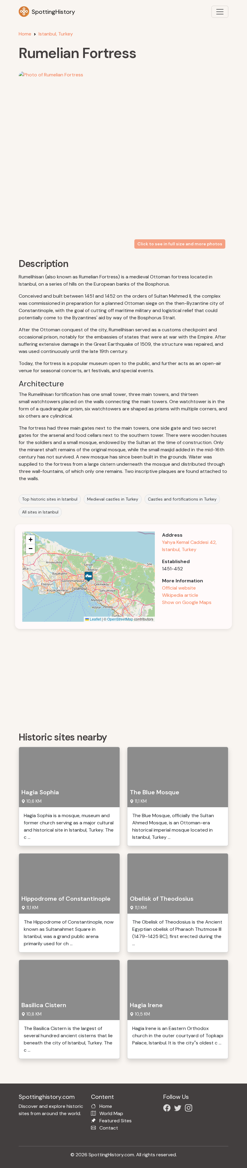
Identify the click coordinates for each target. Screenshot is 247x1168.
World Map (111, 1113)
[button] (88, 576)
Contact (108, 1128)
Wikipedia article (180, 595)
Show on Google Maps (186, 602)
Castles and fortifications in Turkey (182, 499)
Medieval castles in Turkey (112, 499)
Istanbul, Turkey (56, 34)
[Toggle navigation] (219, 12)
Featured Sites (115, 1120)
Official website (179, 588)
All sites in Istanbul (40, 512)
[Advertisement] (127, 678)
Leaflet (95, 618)
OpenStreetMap (120, 618)
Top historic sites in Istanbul (49, 499)
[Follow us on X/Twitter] (179, 1109)
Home (25, 34)
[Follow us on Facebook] (168, 1109)
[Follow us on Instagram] (190, 1109)
